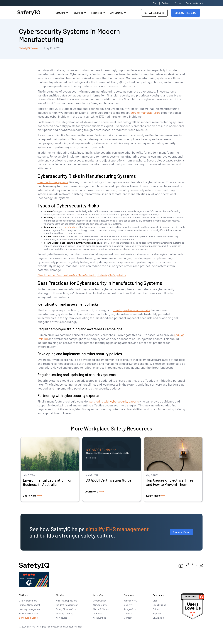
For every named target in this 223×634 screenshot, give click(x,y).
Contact (128, 617)
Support (157, 613)
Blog (155, 3)
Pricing (177, 3)
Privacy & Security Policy (69, 626)
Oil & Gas (97, 613)
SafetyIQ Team (28, 48)
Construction (99, 600)
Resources (96, 12)
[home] (28, 12)
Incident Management (67, 604)
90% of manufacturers (145, 112)
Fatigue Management (29, 604)
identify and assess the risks (131, 310)
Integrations (130, 609)
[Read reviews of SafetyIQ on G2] (34, 579)
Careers (128, 613)
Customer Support (194, 3)
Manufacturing (100, 604)
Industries (78, 12)
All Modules (61, 617)
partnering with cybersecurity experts (114, 401)
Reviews (165, 3)
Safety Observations (66, 609)
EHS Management (28, 600)
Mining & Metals (101, 609)
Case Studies (159, 604)
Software (60, 12)
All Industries (99, 617)
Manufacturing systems (52, 182)
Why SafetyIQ (116, 12)
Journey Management (30, 609)
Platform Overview (28, 613)
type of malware (71, 226)
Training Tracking (64, 613)
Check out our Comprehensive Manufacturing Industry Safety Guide (81, 275)
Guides (156, 609)
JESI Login (158, 617)
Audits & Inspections (66, 600)
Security (128, 604)
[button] (62, 12)
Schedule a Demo (28, 617)
